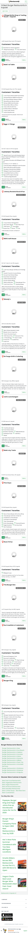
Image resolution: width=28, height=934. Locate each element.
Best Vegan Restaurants (10, 784)
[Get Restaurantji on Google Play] (7, 919)
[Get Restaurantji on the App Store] (7, 915)
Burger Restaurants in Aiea (11, 748)
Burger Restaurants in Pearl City (12, 762)
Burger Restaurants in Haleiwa (12, 752)
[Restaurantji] (14, 1)
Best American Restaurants (11, 786)
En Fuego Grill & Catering (13, 356)
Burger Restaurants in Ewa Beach (13, 750)
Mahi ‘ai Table (9, 64)
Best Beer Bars (20, 791)
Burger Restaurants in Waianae (12, 770)
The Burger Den (9, 585)
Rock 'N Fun (8, 542)
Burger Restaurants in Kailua (11, 756)
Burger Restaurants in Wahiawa (12, 768)
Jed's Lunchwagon (11, 396)
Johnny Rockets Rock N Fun (14, 191)
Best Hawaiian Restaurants (11, 788)
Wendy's (7, 299)
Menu (24, 60)
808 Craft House (10, 238)
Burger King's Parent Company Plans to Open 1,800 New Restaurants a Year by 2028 (9, 826)
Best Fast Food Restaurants (11, 780)
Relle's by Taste (10, 450)
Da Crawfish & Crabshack (14, 625)
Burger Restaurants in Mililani (11, 760)
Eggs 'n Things (9, 124)
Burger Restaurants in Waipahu (12, 772)
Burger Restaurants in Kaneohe (12, 758)
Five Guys (7, 483)
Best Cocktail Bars (8, 793)
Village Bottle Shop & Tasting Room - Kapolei (15, 15)
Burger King (8, 680)
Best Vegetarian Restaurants (11, 782)
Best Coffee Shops (8, 791)
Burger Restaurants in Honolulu (12, 754)
